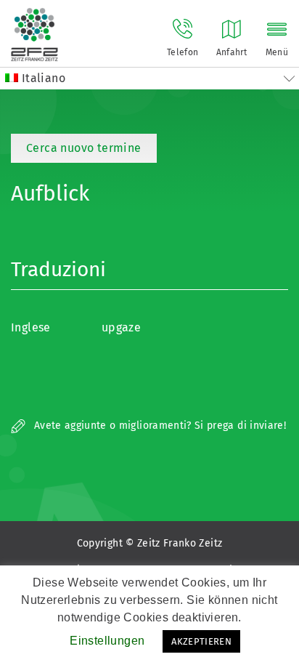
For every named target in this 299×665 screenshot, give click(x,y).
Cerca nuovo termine (84, 148)
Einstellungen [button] (107, 640)
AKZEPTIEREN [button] (201, 641)
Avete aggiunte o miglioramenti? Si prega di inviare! (158, 425)
